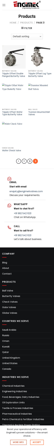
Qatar (5, 352)
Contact (7, 273)
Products (26, 22)
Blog (4, 262)
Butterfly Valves (11, 296)
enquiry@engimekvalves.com (26, 191)
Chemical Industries (13, 386)
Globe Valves (9, 313)
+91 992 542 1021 (22, 213)
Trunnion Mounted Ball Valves (39, 113)
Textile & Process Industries (17, 408)
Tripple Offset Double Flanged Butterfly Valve (13, 74)
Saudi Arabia (9, 330)
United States (9, 363)
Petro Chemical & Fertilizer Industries (23, 419)
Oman (5, 341)
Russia (5, 335)
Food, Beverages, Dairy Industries (20, 397)
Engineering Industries (14, 391)
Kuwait (6, 346)
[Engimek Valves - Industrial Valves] (27, 5)
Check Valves (10, 301)
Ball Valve (7, 290)
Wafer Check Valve (11, 150)
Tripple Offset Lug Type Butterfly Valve (39, 74)
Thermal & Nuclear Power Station (21, 425)
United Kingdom (11, 357)
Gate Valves (9, 307)
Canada (6, 369)
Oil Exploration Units (13, 402)
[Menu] (4, 5)
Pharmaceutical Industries (17, 413)
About (5, 268)
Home (13, 22)
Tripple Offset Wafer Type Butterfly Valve (12, 113)
